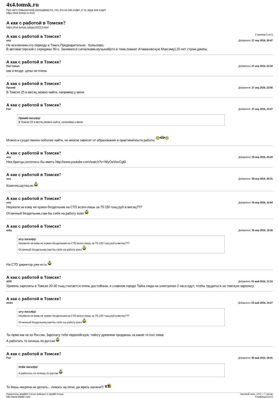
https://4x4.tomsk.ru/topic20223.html (27, 27)
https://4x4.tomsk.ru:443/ (20, 13)
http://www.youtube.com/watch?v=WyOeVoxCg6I (90, 162)
